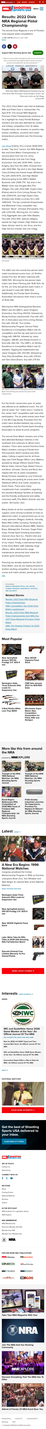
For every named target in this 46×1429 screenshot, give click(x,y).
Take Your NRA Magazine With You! (19, 1315)
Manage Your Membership (12, 1234)
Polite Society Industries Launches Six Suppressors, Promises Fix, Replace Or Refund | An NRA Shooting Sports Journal (34, 806)
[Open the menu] (41, 8)
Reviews (5, 1199)
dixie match (24, 588)
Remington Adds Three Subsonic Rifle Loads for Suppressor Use (13, 897)
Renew (24, 2)
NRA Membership (8, 1223)
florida (9, 588)
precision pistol (18, 586)
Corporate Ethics (32, 1418)
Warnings (5, 1422)
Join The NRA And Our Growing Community (17, 1346)
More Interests (25, 994)
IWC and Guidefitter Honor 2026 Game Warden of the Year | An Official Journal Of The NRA (22, 1031)
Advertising (6, 1170)
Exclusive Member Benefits (12, 1227)
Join (18, 2)
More (16, 832)
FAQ (13, 1422)
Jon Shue (6, 145)
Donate (32, 2)
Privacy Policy (6, 1418)
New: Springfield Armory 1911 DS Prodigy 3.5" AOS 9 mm (14, 911)
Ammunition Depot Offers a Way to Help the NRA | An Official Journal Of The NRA (21, 1061)
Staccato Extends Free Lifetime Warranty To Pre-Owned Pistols (13, 953)
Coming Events (7, 1192)
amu (7, 591)
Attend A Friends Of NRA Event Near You (22, 1409)
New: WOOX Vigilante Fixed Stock (15, 924)
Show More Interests (27, 1110)
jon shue (33, 588)
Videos (4, 1202)
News (4, 40)
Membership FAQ (8, 1230)
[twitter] (9, 45)
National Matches (14, 889)
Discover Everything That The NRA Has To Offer (23, 1378)
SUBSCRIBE (14, 1141)
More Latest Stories (28, 970)
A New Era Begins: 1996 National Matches (20, 866)
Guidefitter (11, 1037)
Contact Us (6, 1167)
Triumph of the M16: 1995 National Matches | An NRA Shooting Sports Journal (11, 778)
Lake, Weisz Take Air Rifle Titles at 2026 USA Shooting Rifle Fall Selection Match (15, 939)
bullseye (13, 591)
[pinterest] (15, 45)
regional (16, 588)
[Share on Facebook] (4, 45)
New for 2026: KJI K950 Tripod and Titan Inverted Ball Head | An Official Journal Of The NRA (22, 1044)
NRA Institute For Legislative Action (15, 1211)
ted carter (30, 586)
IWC (5, 1037)
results (9, 586)
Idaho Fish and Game (25, 1037)
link (3, 575)
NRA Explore (7, 1215)
